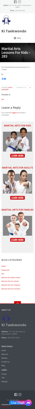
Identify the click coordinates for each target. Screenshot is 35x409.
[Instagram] (19, 1)
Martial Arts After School (10, 277)
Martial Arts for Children (10, 285)
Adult (3, 266)
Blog (3, 365)
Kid (2, 99)
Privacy (4, 374)
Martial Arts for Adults (17, 167)
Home (3, 350)
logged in (15, 112)
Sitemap (4, 381)
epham (10, 87)
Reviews (4, 358)
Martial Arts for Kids (17, 125)
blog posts (5, 270)
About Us (4, 354)
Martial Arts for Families (18, 209)
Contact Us (5, 362)
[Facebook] (15, 1)
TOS (3, 378)
